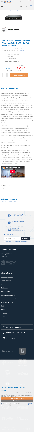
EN (30, 0)
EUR (19, 1)
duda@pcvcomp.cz (22, 188)
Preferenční (10, 403)
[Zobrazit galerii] (17, 23)
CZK (22, 1)
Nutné (4, 403)
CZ (28, 0)
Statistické (17, 403)
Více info (22, 50)
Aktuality (10, 338)
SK (32, 0)
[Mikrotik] (7, 351)
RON (25, 1)
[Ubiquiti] (22, 351)
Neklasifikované (15, 405)
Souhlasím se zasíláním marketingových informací (17, 242)
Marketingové (6, 405)
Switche (10, 201)
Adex (15, 201)
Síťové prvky (4, 201)
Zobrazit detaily (30, 404)
